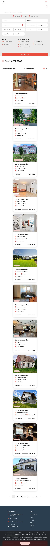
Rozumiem (25, 543)
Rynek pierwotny (8, 41)
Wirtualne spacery (39, 44)
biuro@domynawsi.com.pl (16, 521)
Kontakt (32, 525)
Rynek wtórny (7, 44)
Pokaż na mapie (9, 68)
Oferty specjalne (39, 41)
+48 (11, 518)
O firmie (32, 516)
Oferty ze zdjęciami (24, 41)
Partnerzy (32, 523)
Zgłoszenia (32, 519)
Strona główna (33, 514)
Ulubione (32, 520)
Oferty (31, 517)
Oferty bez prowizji (24, 44)
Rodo (31, 527)
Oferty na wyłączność (25, 46)
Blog (31, 522)
